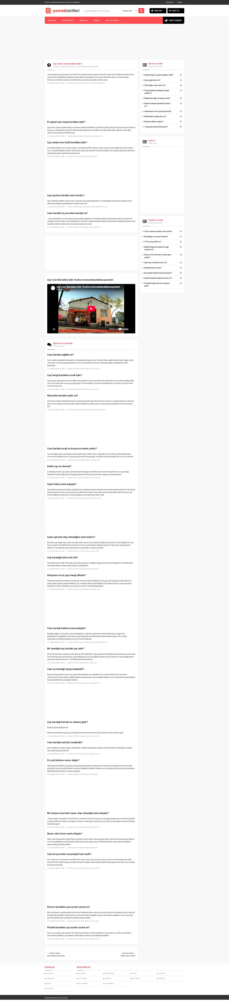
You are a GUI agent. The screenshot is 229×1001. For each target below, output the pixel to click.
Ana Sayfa (56, 66)
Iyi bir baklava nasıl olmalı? (56, 956)
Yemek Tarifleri (68, 20)
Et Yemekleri (82, 978)
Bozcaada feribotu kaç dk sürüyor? (158, 273)
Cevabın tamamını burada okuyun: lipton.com (82, 156)
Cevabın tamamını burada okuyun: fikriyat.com (82, 774)
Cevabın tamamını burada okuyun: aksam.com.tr (83, 551)
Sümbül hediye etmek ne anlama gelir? (157, 284)
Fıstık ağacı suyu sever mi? (155, 85)
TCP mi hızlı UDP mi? (152, 242)
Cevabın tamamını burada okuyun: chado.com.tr (83, 389)
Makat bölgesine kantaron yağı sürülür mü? (156, 248)
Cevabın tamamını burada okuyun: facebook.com (83, 460)
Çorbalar (162, 973)
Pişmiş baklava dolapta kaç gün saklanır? (156, 92)
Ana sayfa (52, 20)
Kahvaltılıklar (109, 983)
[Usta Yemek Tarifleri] (63, 11)
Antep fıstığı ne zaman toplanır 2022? (158, 75)
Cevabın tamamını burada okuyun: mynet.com (82, 847)
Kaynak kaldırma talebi (57, 83)
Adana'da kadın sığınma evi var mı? (158, 278)
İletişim (179, 2)
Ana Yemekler (83, 983)
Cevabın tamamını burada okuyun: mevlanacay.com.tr (85, 136)
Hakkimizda (50, 978)
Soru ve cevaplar (112, 20)
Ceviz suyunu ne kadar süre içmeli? (158, 231)
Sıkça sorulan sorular (69, 66)
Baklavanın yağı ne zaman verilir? (157, 98)
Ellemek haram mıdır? (153, 268)
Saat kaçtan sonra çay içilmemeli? (157, 111)
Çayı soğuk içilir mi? (152, 80)
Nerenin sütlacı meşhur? (154, 122)
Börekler (108, 978)
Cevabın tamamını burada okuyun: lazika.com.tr (83, 569)
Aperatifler (82, 973)
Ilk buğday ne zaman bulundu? (156, 237)
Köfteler (162, 978)
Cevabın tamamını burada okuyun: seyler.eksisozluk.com (86, 83)
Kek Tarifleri (136, 978)
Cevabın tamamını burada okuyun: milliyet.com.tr (83, 736)
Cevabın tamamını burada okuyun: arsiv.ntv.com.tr (83, 369)
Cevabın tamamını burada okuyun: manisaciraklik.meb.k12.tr (87, 642)
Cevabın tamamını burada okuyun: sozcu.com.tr (83, 921)
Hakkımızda (170, 2)
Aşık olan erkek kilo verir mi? (155, 262)
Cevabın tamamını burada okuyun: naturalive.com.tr (84, 498)
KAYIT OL (175, 11)
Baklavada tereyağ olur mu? (155, 116)
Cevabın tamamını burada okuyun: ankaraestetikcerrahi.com (87, 207)
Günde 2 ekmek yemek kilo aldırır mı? (157, 105)
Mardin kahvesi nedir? (128, 956)
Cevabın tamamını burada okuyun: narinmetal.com (84, 868)
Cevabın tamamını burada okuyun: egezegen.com (83, 683)
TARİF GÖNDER (175, 20)
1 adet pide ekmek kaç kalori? (156, 127)
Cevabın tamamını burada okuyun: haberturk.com (83, 589)
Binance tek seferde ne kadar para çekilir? (157, 256)
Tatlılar (134, 973)
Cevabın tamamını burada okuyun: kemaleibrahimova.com (86, 410)
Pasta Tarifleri (109, 973)
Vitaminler (84, 20)
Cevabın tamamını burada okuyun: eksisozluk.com (84, 227)
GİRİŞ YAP (158, 11)
